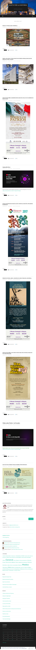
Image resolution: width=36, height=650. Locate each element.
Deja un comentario (17, 100)
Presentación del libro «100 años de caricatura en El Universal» (17, 278)
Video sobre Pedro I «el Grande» (11, 423)
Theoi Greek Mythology (6, 618)
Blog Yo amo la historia (6, 581)
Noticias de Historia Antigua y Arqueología (9, 584)
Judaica (8, 565)
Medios (25, 564)
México (10, 567)
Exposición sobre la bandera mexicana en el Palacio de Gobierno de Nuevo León (18, 98)
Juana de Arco (6, 167)
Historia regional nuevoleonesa (21, 562)
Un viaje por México (17, 570)
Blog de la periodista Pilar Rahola (8, 579)
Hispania (17, 560)
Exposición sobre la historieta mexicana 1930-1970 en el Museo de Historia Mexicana (17, 353)
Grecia (14, 560)
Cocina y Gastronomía (7, 555)
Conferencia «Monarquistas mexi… (14, 542)
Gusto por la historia (18, 5)
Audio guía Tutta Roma (6, 598)
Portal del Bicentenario (6, 616)
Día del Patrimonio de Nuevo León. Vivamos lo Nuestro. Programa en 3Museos (18, 204)
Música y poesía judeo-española (10, 25)
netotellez (6, 544)
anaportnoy (10, 100)
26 (30, 637)
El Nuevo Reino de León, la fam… (14, 547)
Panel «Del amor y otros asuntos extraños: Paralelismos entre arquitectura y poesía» (17, 59)
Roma (7, 570)
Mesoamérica (5, 567)
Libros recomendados (14, 565)
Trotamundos (11, 570)
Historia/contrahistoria (23, 560)
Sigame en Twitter (6, 535)
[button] (18, 37)
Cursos (22, 555)
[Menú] (2, 16)
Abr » (5, 642)
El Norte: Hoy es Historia (11, 557)
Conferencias (13, 555)
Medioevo (20, 565)
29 (12, 639)
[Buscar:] (18, 519)
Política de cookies (24, 648)
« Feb (3, 642)
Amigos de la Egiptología (7, 595)
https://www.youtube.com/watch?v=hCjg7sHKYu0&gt (12, 190)
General (9, 560)
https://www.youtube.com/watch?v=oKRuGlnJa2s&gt (11, 449)
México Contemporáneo (16, 567)
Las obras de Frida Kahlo (6, 603)
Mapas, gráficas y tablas (6, 606)
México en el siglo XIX (24, 567)
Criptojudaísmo (18, 555)
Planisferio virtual (5, 613)
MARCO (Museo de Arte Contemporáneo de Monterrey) (12, 608)
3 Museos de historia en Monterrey (8, 593)
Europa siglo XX (18, 557)
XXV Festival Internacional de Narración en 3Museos (15, 464)
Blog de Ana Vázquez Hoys (7, 576)
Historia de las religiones (10, 562)
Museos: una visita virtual (7, 611)
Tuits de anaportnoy (6, 537)
